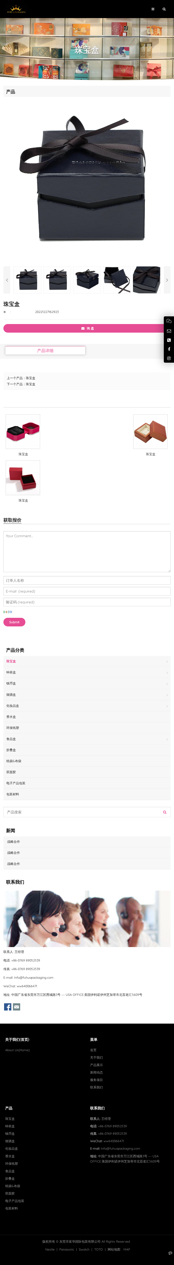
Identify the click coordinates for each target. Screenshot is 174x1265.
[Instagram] (169, 358)
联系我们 (96, 1087)
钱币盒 (11, 683)
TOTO (98, 1249)
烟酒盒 (11, 695)
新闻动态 (96, 1072)
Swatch (84, 1249)
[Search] (165, 812)
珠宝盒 (30, 378)
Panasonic (66, 1249)
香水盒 (11, 717)
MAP (126, 1249)
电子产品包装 (15, 783)
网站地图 (114, 1249)
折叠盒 (11, 750)
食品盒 (11, 739)
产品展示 (96, 1065)
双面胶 (11, 772)
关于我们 (96, 1057)
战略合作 (13, 842)
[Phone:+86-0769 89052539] (169, 340)
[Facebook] (169, 349)
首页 (93, 1050)
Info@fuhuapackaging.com (33, 978)
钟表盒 (11, 672)
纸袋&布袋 (13, 761)
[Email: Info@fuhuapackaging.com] (169, 331)
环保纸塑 (12, 728)
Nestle (50, 1249)
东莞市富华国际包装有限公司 (80, 1241)
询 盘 (90, 328)
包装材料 (12, 794)
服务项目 (96, 1080)
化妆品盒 (12, 706)
